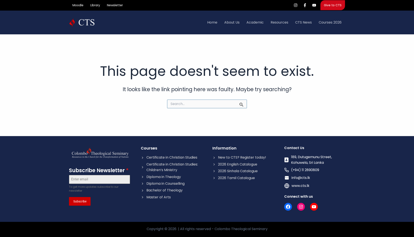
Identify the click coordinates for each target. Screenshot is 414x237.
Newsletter (115, 5)
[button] (332, 5)
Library (95, 5)
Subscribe (79, 201)
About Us (232, 22)
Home (212, 22)
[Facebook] (305, 5)
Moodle (77, 5)
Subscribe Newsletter (99, 170)
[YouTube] (314, 5)
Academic (255, 22)
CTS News (303, 22)
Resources (279, 22)
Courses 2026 (330, 22)
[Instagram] (296, 5)
